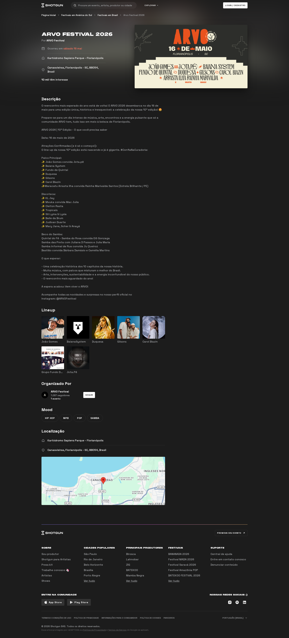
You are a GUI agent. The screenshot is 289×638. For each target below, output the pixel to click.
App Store (55, 602)
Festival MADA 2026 (181, 559)
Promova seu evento (229, 533)
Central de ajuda (221, 554)
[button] (89, 395)
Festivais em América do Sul (76, 15)
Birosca (131, 554)
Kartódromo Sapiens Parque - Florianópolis (75, 440)
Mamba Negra (135, 575)
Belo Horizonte (93, 564)
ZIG (128, 564)
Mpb (66, 418)
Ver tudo (89, 581)
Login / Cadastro (235, 5)
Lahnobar (132, 559)
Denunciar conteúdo (224, 564)
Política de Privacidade (94, 630)
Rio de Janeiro (93, 559)
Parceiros (169, 618)
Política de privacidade (86, 618)
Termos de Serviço (117, 630)
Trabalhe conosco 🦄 (55, 570)
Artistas (46, 575)
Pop (79, 418)
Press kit (47, 564)
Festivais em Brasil (108, 15)
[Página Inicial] (52, 5)
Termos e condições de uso (56, 618)
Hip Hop (50, 418)
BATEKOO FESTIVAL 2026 (184, 575)
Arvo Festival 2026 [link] (133, 15)
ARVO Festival (55, 40)
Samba (94, 418)
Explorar (150, 5)
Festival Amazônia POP (183, 570)
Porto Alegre (92, 575)
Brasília (88, 570)
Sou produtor (50, 554)
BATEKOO (132, 570)
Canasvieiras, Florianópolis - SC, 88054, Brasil (76, 450)
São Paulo (90, 554)
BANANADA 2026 (178, 554)
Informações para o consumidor (119, 618)
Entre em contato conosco (228, 559)
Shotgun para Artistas (56, 559)
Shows (45, 581)
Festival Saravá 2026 (182, 564)
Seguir (89, 395)
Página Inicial (48, 15)
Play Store (81, 602)
